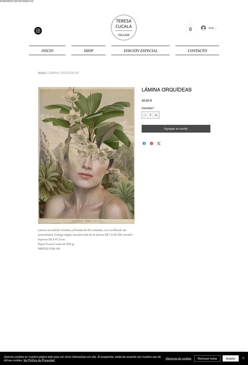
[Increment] (156, 115)
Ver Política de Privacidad (39, 360)
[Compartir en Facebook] (144, 143)
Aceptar (230, 358)
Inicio (41, 73)
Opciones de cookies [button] (178, 358)
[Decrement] (144, 115)
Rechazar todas (207, 358)
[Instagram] (38, 31)
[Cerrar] (243, 358)
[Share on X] (159, 143)
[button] (190, 28)
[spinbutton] (150, 115)
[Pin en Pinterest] (151, 143)
